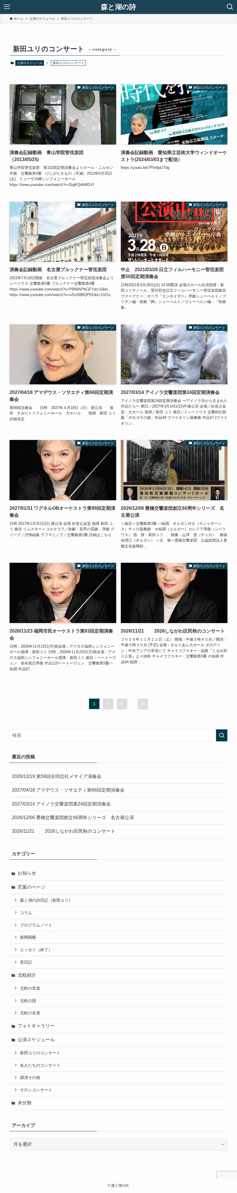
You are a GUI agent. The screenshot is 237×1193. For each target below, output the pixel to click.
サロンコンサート (36, 1090)
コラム (26, 912)
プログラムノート (36, 925)
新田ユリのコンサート (40, 1053)
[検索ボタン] (230, 7)
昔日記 (26, 962)
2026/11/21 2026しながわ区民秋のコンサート (63, 831)
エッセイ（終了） (36, 949)
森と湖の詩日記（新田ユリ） (46, 900)
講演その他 (30, 1077)
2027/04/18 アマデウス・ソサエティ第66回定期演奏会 (68, 790)
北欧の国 (28, 1000)
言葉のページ (31, 887)
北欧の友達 (30, 1013)
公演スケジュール (29, 63)
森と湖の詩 (118, 6)
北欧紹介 (27, 975)
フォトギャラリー (36, 1025)
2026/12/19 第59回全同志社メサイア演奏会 (56, 776)
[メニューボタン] (7, 7)
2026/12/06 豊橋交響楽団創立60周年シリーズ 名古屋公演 (73, 817)
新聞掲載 (28, 937)
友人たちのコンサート (40, 1065)
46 (142, 703)
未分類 (25, 1102)
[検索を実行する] (221, 735)
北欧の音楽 (30, 988)
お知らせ (27, 873)
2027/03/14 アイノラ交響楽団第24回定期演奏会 (61, 803)
